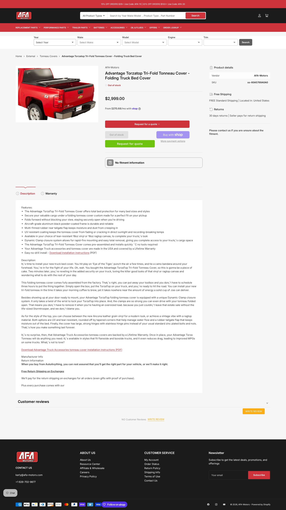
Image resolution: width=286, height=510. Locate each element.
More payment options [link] (173, 141)
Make (80, 37)
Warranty (51, 193)
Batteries (99, 27)
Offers (153, 27)
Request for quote (130, 143)
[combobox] (156, 15)
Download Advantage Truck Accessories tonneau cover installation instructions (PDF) (71, 349)
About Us (85, 459)
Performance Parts (55, 27)
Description (27, 193)
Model (125, 37)
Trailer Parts (80, 27)
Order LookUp (171, 27)
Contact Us (150, 480)
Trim (206, 37)
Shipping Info (152, 472)
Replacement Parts (27, 27)
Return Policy (152, 468)
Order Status (151, 464)
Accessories (118, 27)
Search (195, 15)
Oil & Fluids (137, 27)
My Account (151, 459)
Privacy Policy (88, 476)
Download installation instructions (69, 252)
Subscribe (259, 475)
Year (36, 37)
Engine (171, 37)
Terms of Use (152, 476)
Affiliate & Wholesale (92, 468)
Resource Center (90, 464)
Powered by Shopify (261, 504)
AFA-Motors (112, 67)
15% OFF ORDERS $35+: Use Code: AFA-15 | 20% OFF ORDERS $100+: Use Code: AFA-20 (143, 4)
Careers (84, 472)
